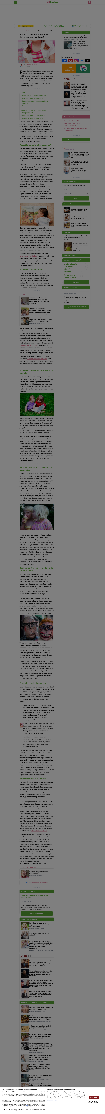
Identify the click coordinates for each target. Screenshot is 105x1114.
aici (27, 1105)
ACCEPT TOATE (93, 1097)
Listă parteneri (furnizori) (52, 1100)
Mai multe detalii (10, 1096)
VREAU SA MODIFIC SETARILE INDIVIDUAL (93, 1102)
